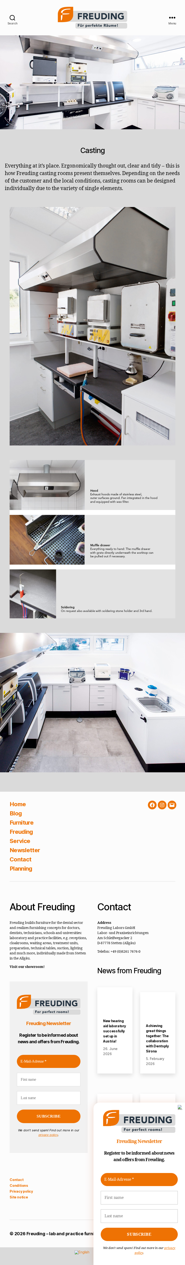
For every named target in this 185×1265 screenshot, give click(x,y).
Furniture (21, 822)
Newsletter (25, 850)
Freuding (21, 831)
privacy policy (48, 1143)
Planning (21, 868)
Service (20, 840)
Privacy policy (21, 1200)
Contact (20, 859)
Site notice (19, 1206)
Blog (16, 813)
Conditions (19, 1194)
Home (18, 804)
